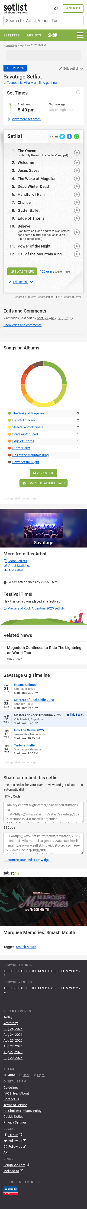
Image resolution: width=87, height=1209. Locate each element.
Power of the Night (34, 246)
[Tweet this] (62, 136)
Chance (24, 202)
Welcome (26, 162)
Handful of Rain (31, 194)
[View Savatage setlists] (43, 523)
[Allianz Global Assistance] (10, 1190)
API (6, 1152)
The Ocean (27, 150)
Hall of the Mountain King (40, 254)
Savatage (14, 77)
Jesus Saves (28, 170)
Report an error (72, 297)
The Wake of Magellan (37, 178)
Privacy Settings (15, 1122)
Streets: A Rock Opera (27, 427)
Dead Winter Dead (33, 186)
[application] (43, 901)
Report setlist (45, 297)
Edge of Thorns (31, 218)
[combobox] (43, 20)
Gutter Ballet (29, 210)
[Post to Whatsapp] (76, 136)
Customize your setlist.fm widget (27, 860)
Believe (24, 226)
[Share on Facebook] (69, 136)
